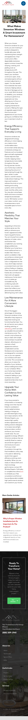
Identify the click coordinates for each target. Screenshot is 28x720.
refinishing (8, 329)
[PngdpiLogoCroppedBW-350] (10, 616)
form (21, 471)
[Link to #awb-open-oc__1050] (23, 3)
